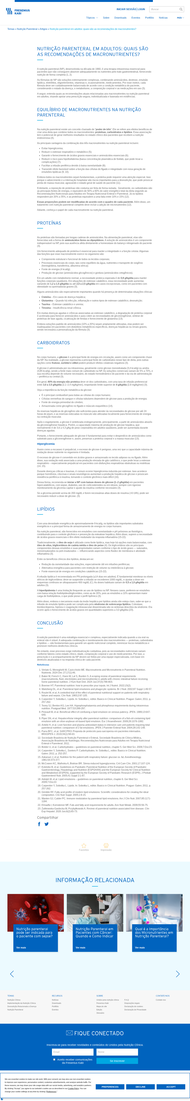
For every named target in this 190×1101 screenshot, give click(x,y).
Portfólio (55, 1006)
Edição (99, 1010)
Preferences (110, 1087)
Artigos (43, 29)
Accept (171, 1087)
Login (141, 9)
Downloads (56, 1003)
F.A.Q (126, 1000)
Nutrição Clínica (13, 1000)
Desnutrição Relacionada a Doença (21, 1006)
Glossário (100, 1013)
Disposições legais (132, 1003)
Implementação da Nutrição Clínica (21, 1003)
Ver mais (21, 947)
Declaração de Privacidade (135, 1010)
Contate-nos (161, 1000)
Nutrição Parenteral (27, 29)
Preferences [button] (51, 1092)
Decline (140, 1087)
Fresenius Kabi (102, 1003)
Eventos (55, 1010)
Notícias (55, 1000)
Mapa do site (101, 1006)
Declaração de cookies (133, 1006)
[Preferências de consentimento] (2, 1099)
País (179, 18)
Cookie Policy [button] (73, 1088)
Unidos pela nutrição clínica (107, 1000)
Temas (10, 29)
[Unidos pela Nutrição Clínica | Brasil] (18, 13)
